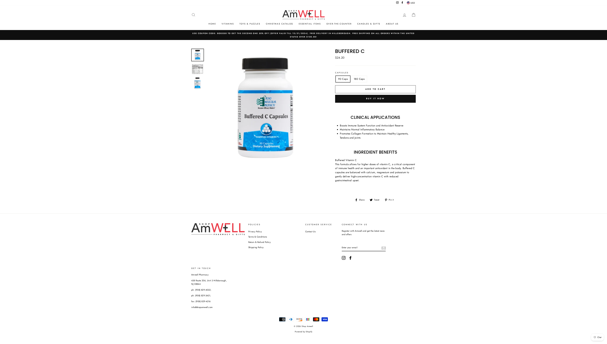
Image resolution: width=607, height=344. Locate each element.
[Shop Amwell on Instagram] (344, 258)
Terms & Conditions (257, 236)
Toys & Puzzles (249, 23)
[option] (303, 35)
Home (212, 23)
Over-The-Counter (339, 23)
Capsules (342, 72)
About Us (392, 23)
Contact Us (310, 231)
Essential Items (310, 23)
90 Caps (343, 79)
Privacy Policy (255, 231)
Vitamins (228, 23)
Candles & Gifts (368, 23)
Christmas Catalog (279, 23)
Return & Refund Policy (259, 242)
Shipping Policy (256, 247)
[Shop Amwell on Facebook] (350, 258)
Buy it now (375, 98)
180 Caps (359, 79)
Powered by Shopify (303, 331)
